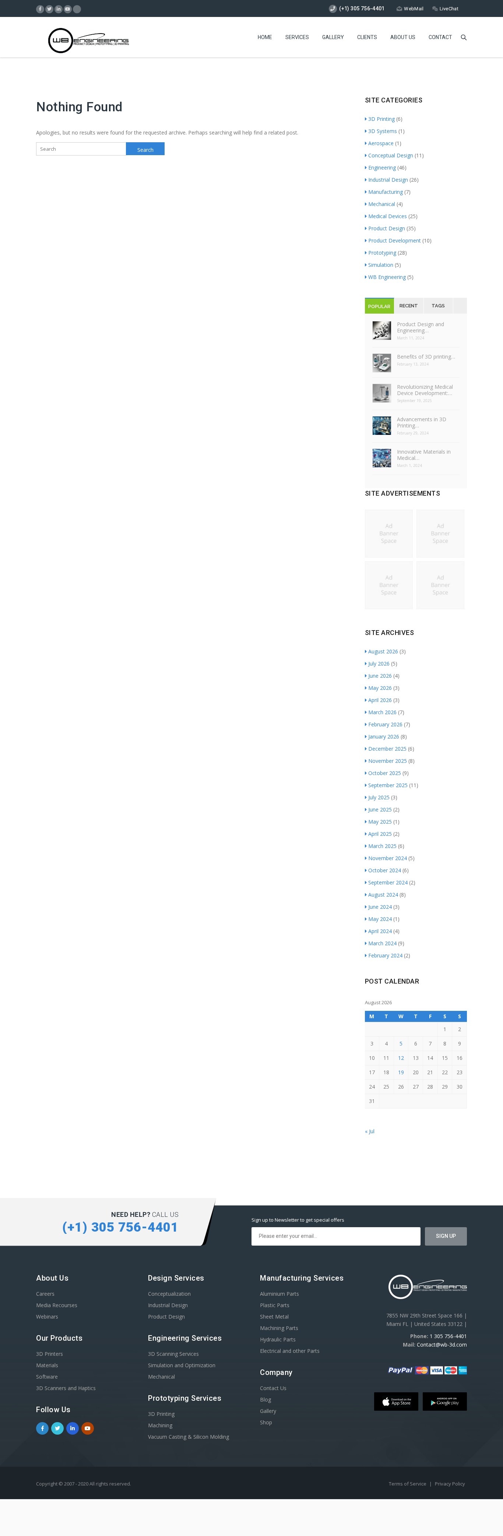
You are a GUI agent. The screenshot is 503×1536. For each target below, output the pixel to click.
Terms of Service (408, 1483)
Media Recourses (56, 1305)
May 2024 (380, 918)
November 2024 (387, 858)
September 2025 (388, 785)
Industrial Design (388, 179)
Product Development (394, 240)
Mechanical (381, 203)
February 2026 (385, 724)
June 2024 (380, 906)
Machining (160, 1425)
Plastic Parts (274, 1305)
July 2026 (379, 663)
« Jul (369, 1131)
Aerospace (381, 143)
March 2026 (382, 712)
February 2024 (385, 955)
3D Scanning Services (173, 1353)
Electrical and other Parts (290, 1350)
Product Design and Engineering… (420, 327)
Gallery (333, 37)
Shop (266, 1422)
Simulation (380, 264)
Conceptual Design (390, 155)
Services (297, 37)
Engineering (382, 167)
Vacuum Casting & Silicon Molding (188, 1436)
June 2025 (380, 809)
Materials (47, 1365)
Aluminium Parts (279, 1293)
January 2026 (383, 736)
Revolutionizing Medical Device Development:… (425, 390)
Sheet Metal (274, 1316)
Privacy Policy (450, 1483)
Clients (367, 37)
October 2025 (384, 772)
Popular (379, 306)
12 (401, 1057)
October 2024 (384, 870)
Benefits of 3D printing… (426, 356)
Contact (440, 37)
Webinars (47, 1316)
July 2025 (379, 797)
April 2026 (380, 700)
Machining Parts (279, 1327)
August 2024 (383, 894)
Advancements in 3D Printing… (421, 422)
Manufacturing (385, 191)
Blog (265, 1399)
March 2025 (382, 845)
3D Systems (382, 131)
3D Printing (381, 118)
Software (47, 1376)
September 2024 (388, 882)
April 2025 (380, 833)
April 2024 (380, 931)
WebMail (413, 8)
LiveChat (449, 8)
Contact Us (273, 1388)
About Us (402, 37)
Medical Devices (387, 216)
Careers (45, 1293)
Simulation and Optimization (181, 1365)
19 (401, 1072)
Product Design (386, 228)
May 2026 (380, 687)
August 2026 (383, 651)
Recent (409, 305)
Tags (438, 305)
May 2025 (380, 821)
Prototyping (382, 252)
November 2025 (387, 760)
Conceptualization (169, 1293)
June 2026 (380, 675)
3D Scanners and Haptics (66, 1388)
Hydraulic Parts (278, 1339)
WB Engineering (387, 276)
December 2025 (387, 748)
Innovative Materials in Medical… (424, 454)
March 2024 (382, 943)
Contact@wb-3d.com (442, 1344)
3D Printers (49, 1353)
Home (265, 37)
